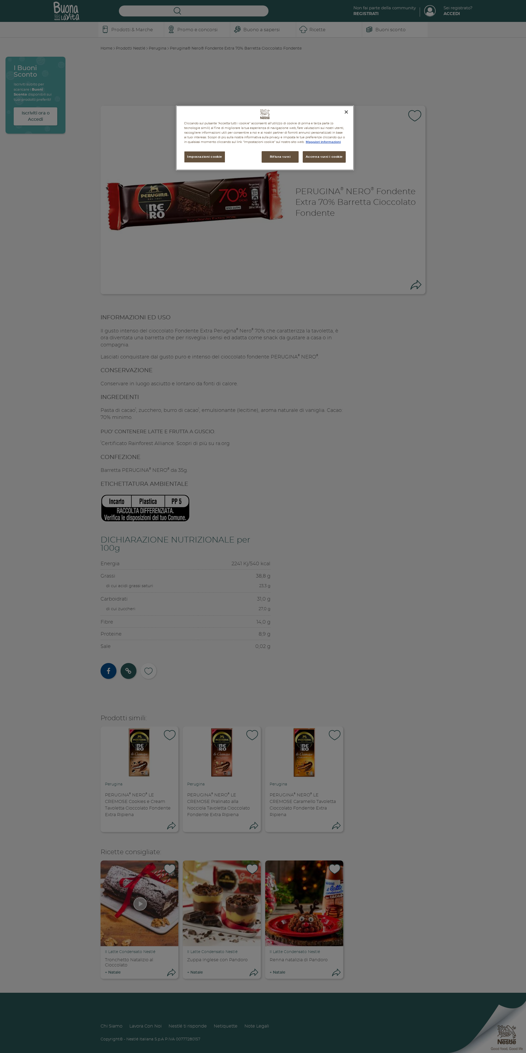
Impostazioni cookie (204, 156)
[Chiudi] (346, 112)
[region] (265, 137)
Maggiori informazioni (323, 142)
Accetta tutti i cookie (324, 156)
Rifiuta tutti (280, 156)
